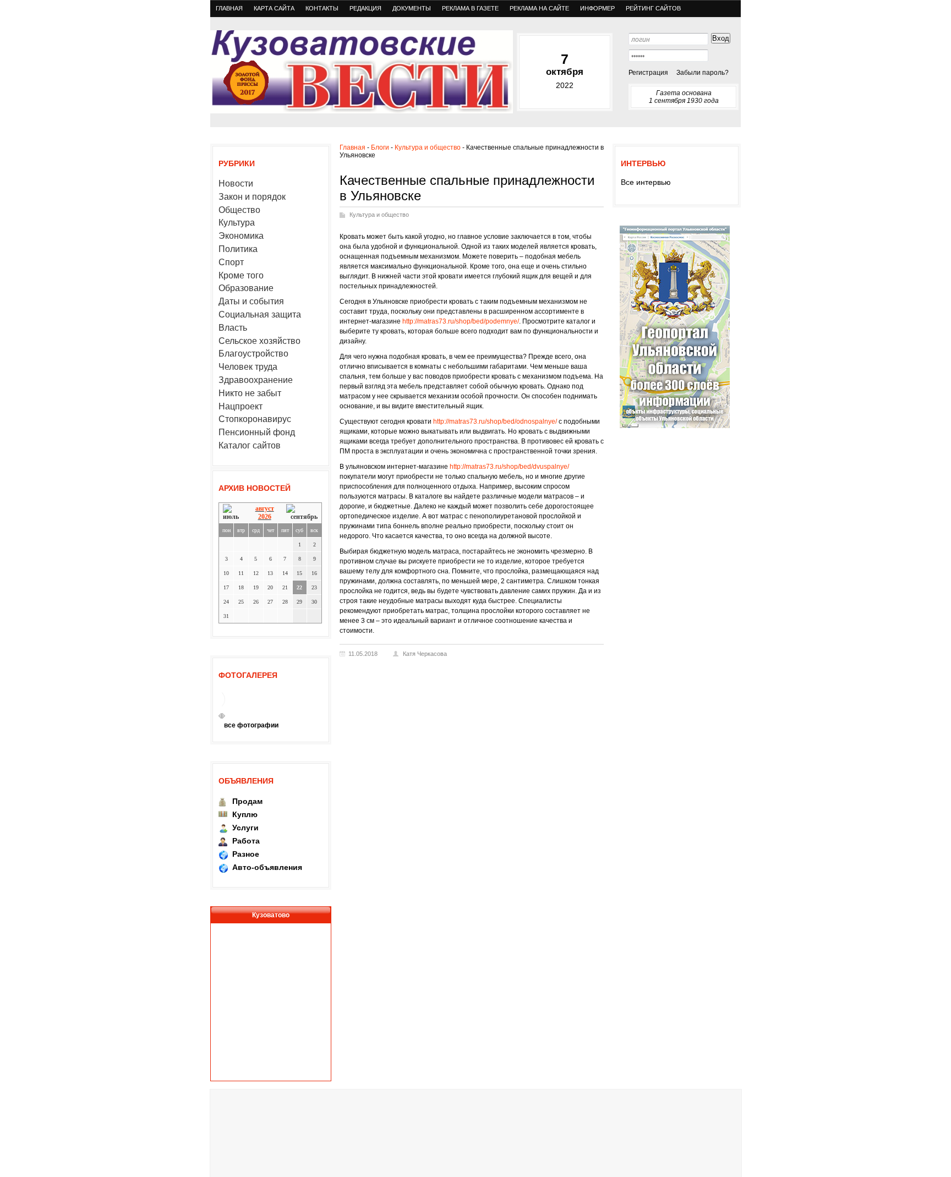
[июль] (233, 512)
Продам (247, 801)
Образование (246, 288)
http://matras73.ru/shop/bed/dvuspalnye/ (509, 466)
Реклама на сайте (539, 8)
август (264, 508)
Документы (411, 8)
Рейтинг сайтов (653, 8)
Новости (235, 183)
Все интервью (646, 182)
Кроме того (241, 275)
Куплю (245, 814)
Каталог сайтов (249, 445)
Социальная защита (259, 314)
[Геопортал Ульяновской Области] (674, 427)
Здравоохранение (255, 380)
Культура (236, 222)
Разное (245, 854)
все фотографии (251, 725)
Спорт (231, 262)
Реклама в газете (470, 8)
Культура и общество (428, 147)
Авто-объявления (267, 867)
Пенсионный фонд (256, 432)
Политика (238, 249)
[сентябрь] (302, 512)
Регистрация (648, 72)
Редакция (365, 8)
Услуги (245, 827)
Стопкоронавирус (254, 419)
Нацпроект (240, 406)
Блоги (380, 147)
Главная (229, 8)
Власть (232, 327)
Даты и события (251, 301)
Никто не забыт (249, 393)
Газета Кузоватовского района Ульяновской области (361, 71)
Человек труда (247, 366)
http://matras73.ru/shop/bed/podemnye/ (460, 321)
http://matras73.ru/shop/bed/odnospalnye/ (495, 421)
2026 (264, 517)
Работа (246, 840)
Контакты (321, 8)
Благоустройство (253, 353)
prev (220, 716)
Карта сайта (274, 8)
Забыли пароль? (702, 72)
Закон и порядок (252, 196)
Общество (239, 210)
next (223, 716)
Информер (597, 8)
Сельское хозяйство (259, 341)
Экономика (241, 235)
